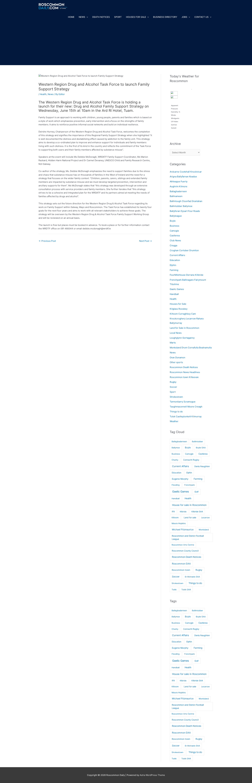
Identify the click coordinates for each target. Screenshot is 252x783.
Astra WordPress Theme (152, 775)
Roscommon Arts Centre (183, 545)
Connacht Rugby (191, 460)
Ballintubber (197, 441)
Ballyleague (176, 215)
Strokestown (176, 396)
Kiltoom (175, 517)
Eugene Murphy (180, 478)
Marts (173, 342)
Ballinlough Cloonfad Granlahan (186, 201)
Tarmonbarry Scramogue (182, 401)
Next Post (145, 241)
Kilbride (183, 511)
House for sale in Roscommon (189, 505)
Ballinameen (176, 196)
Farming (174, 270)
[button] (86, 17)
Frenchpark (189, 485)
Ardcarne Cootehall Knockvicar (186, 171)
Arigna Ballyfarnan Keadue (183, 176)
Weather (174, 421)
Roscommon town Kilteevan (184, 377)
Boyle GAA (201, 447)
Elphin (173, 265)
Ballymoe (176, 447)
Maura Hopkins (179, 523)
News (82, 17)
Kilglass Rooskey (178, 308)
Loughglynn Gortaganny (182, 337)
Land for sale (190, 517)
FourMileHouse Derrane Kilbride (186, 274)
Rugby (173, 382)
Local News (176, 332)
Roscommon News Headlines (185, 372)
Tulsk (174, 589)
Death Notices (101, 17)
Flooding (176, 485)
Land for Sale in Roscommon (184, 328)
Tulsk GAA (186, 589)
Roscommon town (181, 570)
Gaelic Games (177, 289)
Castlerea (175, 235)
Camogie (174, 230)
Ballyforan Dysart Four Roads (185, 211)
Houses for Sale (136, 17)
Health (43, 94)
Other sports (176, 362)
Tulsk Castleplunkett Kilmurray (186, 416)
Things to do (176, 411)
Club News (175, 240)
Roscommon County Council (185, 550)
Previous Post (47, 241)
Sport (118, 17)
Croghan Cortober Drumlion (184, 250)
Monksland (204, 529)
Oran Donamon (177, 357)
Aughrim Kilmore (178, 186)
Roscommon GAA (181, 563)
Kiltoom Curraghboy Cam (183, 313)
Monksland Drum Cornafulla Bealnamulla (191, 347)
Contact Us (201, 17)
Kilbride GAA (197, 511)
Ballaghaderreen (178, 191)
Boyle (173, 220)
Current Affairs (177, 255)
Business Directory (165, 17)
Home (71, 17)
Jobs (184, 17)
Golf (196, 491)
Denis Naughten (202, 466)
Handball (174, 294)
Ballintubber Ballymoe (181, 206)
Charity (175, 460)
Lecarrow (205, 517)
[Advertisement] (126, 43)
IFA (173, 511)
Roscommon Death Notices (184, 367)
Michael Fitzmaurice (183, 529)
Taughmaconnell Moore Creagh (186, 406)
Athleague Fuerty (178, 181)
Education (175, 260)
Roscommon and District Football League (188, 537)
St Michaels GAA (192, 577)
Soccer (173, 387)
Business (174, 225)
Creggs (173, 245)
